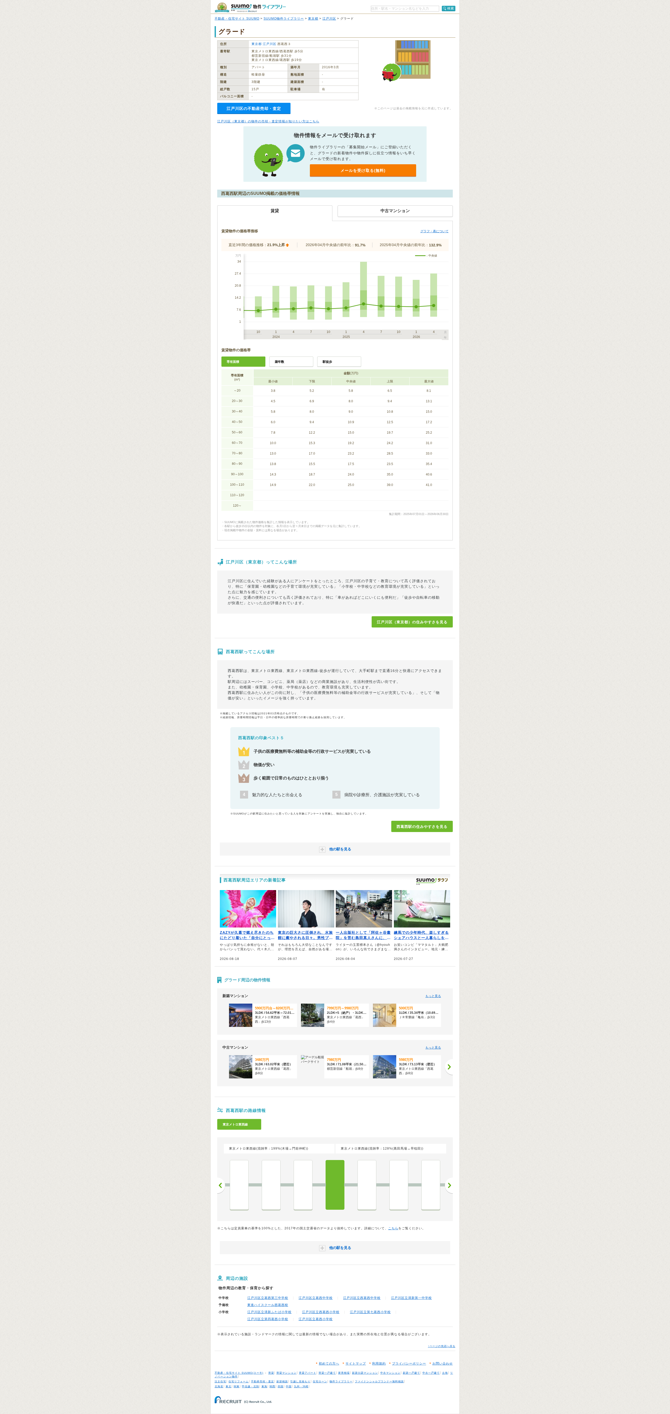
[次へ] (449, 1067)
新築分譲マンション (365, 1372)
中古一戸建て (431, 1372)
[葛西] (367, 1184)
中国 (289, 1386)
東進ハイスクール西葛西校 (267, 1305)
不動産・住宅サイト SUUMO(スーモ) (239, 1372)
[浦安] (399, 1184)
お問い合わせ (442, 1363)
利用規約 (379, 1363)
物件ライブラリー (341, 1381)
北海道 (219, 1386)
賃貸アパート (307, 1372)
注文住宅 (220, 1381)
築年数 (279, 362)
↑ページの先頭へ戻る (441, 1346)
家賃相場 (344, 1372)
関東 (236, 1386)
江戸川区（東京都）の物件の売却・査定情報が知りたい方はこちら (268, 121)
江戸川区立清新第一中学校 (411, 1298)
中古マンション (390, 1372)
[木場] (239, 1184)
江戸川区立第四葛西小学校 (267, 1319)
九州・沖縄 (301, 1386)
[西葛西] (335, 1184)
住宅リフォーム (238, 1381)
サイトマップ (355, 1363)
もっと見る (433, 996)
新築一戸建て (411, 1372)
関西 (272, 1386)
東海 (264, 1386)
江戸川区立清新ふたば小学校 (269, 1312)
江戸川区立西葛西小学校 (320, 1312)
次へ (449, 1185)
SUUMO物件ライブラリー (284, 18)
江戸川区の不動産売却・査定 (254, 108)
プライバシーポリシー (409, 1363)
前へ (221, 1185)
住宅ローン (320, 1381)
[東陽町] (271, 1184)
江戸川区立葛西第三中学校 (267, 1298)
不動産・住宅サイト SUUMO (237, 18)
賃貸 (271, 1372)
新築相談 (282, 1381)
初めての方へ (329, 1363)
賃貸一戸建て (327, 1372)
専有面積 (233, 362)
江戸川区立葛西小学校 (316, 1319)
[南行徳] (431, 1184)
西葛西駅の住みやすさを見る (422, 826)
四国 (280, 1386)
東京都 (313, 18)
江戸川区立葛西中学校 (316, 1298)
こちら (393, 1228)
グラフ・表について (434, 231)
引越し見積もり (300, 1381)
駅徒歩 (327, 362)
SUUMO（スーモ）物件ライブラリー (250, 7)
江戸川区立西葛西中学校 (362, 1298)
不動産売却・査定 (262, 1381)
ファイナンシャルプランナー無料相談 (379, 1381)
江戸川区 (329, 18)
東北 (228, 1386)
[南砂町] (303, 1184)
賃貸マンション (286, 1372)
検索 (450, 8)
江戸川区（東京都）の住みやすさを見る (412, 622)
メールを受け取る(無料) (363, 170)
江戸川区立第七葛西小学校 (370, 1312)
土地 (445, 1372)
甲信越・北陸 (250, 1386)
